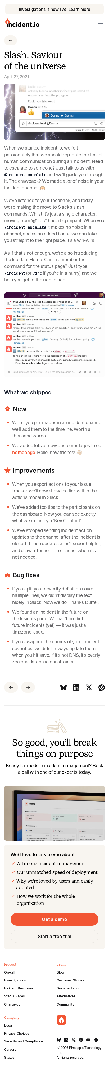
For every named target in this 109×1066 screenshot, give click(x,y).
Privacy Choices (16, 1033)
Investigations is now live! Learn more (54, 9)
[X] (89, 687)
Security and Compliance (23, 1041)
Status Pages (14, 996)
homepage (23, 452)
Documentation (68, 988)
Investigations (15, 980)
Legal (8, 1025)
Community (65, 1004)
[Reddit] (101, 687)
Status (9, 1057)
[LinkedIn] (76, 687)
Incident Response (18, 988)
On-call (9, 972)
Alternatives (66, 996)
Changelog (12, 1004)
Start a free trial (54, 936)
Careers (10, 1049)
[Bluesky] (63, 687)
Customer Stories (70, 980)
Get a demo (54, 919)
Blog (60, 972)
